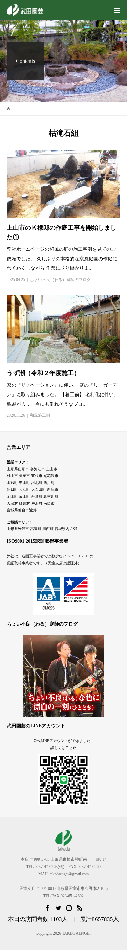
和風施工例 (40, 415)
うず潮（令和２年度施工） (43, 373)
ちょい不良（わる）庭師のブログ (60, 279)
